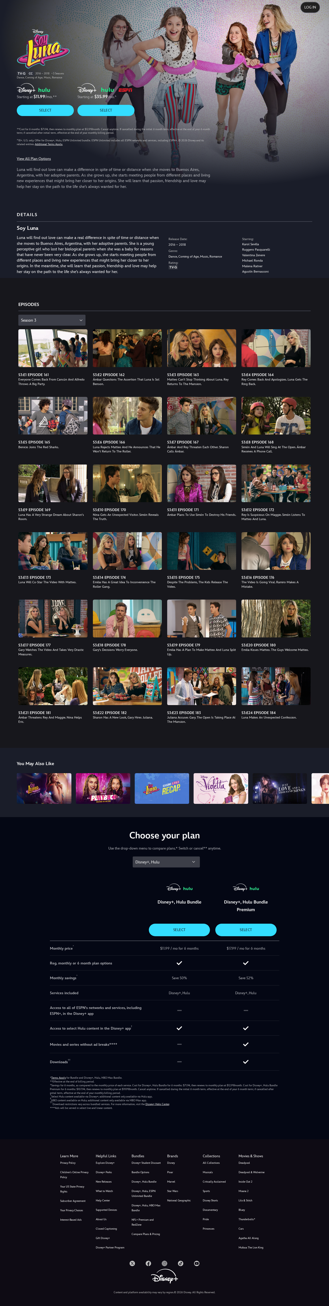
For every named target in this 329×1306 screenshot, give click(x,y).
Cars (241, 1228)
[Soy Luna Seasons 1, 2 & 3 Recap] (162, 788)
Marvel (171, 1181)
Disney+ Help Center (157, 1104)
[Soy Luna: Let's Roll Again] (44, 788)
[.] (132, 1263)
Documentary (210, 1209)
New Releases (104, 1181)
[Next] (320, 787)
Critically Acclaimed (214, 1181)
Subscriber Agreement (72, 1201)
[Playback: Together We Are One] (103, 788)
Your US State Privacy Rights (72, 1189)
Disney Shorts (210, 1200)
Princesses (208, 1228)
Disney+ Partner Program (110, 1247)
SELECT (45, 110)
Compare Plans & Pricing (146, 1234)
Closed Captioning (106, 1228)
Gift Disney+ (103, 1238)
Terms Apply (58, 1077)
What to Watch (104, 1191)
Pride (206, 1219)
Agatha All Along (249, 1238)
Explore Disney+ (105, 1162)
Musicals (208, 1172)
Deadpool (244, 1162)
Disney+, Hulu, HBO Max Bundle (146, 1208)
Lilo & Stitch (245, 1200)
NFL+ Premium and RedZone (143, 1222)
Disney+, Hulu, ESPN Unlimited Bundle (144, 1194)
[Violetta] (221, 788)
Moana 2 (243, 1191)
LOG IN (310, 7)
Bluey (242, 1209)
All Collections (211, 1162)
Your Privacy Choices (71, 1210)
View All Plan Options (34, 159)
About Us (101, 1219)
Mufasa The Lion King (251, 1247)
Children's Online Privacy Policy (74, 1175)
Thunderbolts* (247, 1219)
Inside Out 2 (245, 1181)
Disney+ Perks (104, 1172)
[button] (111, 1156)
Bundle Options (140, 1172)
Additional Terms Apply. (49, 144)
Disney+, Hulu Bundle (144, 1181)
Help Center (103, 1200)
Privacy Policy (67, 1162)
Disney (171, 1162)
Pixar (170, 1172)
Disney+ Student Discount (146, 1162)
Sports (206, 1191)
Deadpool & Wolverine (252, 1172)
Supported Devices (106, 1209)
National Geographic (179, 1200)
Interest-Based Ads (71, 1219)
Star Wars (172, 1191)
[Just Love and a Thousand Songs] (280, 788)
